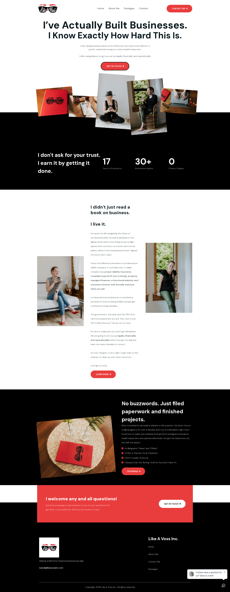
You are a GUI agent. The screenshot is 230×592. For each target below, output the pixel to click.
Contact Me (154, 561)
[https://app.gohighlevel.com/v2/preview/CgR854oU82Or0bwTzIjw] (48, 8)
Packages (153, 569)
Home (151, 546)
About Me (153, 554)
